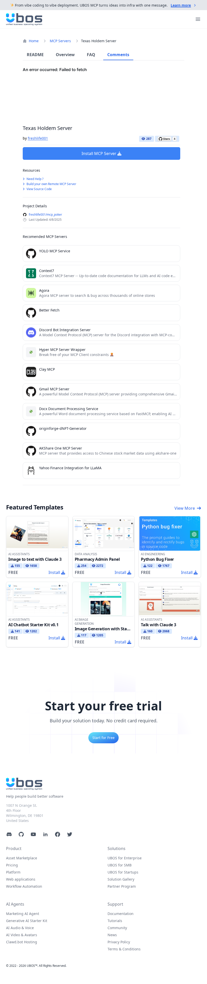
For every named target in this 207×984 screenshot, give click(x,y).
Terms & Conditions (124, 949)
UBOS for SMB (120, 865)
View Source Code (39, 189)
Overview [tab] (65, 54)
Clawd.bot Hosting (21, 942)
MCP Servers (60, 40)
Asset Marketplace (21, 858)
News (112, 934)
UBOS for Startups (123, 872)
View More (184, 508)
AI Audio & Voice (20, 927)
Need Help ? (34, 179)
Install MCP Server (99, 153)
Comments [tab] (118, 54)
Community (117, 927)
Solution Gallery (121, 879)
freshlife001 (38, 138)
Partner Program (122, 886)
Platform (13, 872)
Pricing (12, 865)
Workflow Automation (24, 886)
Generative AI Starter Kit (26, 920)
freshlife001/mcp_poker (45, 215)
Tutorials (115, 920)
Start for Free (103, 737)
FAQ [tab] (91, 54)
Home (34, 40)
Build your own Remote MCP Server (51, 184)
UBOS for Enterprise (125, 858)
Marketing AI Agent (22, 913)
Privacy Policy (119, 942)
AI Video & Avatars (21, 934)
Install (54, 572)
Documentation (121, 913)
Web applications (20, 879)
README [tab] (35, 54)
